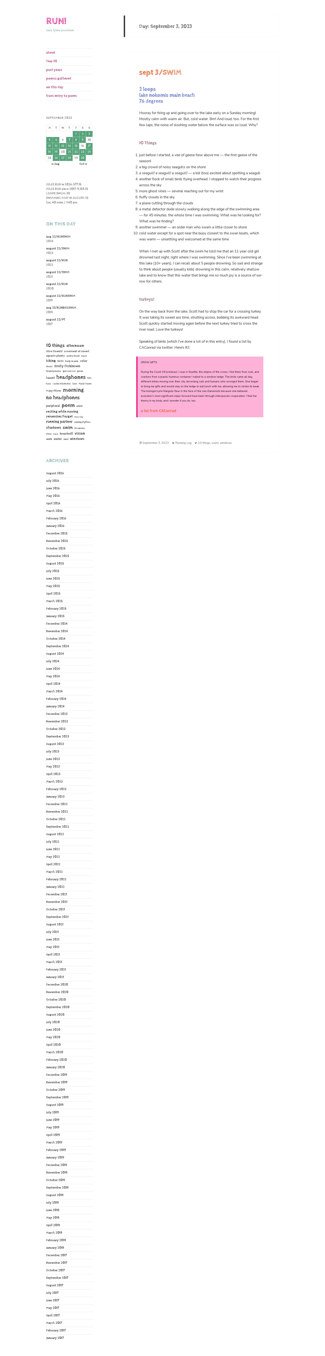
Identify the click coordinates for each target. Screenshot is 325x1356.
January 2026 (55, 526)
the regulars (79, 428)
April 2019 (53, 1135)
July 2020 (53, 1022)
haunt (50, 378)
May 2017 (52, 1308)
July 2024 (52, 661)
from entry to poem (61, 96)
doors (49, 366)
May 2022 (53, 857)
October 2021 (55, 909)
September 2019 (57, 1097)
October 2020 (56, 999)
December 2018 (56, 1165)
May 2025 (53, 586)
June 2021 (52, 939)
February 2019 (56, 1150)
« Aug (55, 164)
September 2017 (57, 1278)
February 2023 (56, 789)
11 (49, 146)
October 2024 (55, 639)
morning (73, 390)
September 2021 (57, 917)
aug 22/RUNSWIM (58, 237)
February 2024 (56, 699)
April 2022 (53, 864)
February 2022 (56, 879)
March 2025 (54, 601)
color (83, 361)
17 (89, 146)
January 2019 (55, 1157)
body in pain (71, 361)
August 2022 (55, 834)
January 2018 (55, 1248)
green (80, 371)
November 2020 (57, 992)
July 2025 (52, 571)
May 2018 (52, 1218)
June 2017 (52, 1300)
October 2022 (55, 819)
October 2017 (55, 1270)
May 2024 (53, 676)
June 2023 (53, 759)
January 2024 (55, 706)
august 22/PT (55, 319)
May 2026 (53, 496)
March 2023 (54, 781)
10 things (55, 345)
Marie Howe (85, 383)
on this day (54, 87)
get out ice (69, 371)
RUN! (56, 21)
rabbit (79, 406)
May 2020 (53, 1037)
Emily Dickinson (67, 366)
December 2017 (56, 1255)
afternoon (75, 345)
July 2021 (52, 932)
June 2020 (53, 1030)
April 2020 (53, 1045)
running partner (59, 422)
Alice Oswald (54, 351)
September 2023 (57, 736)
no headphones (63, 398)
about (50, 53)
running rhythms (82, 422)
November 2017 (56, 1263)
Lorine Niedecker (62, 384)
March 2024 (54, 691)
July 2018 (52, 1202)
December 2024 (57, 624)
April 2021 (53, 954)
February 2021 (56, 969)
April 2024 (53, 684)
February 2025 (56, 609)
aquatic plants (55, 355)
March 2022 (54, 872)
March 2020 (54, 1052)
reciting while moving (62, 412)
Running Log (183, 443)
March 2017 (54, 1323)
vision (80, 433)
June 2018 (52, 1210)
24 (89, 152)
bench (84, 356)
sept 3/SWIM (160, 72)
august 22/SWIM (57, 248)
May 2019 (52, 1127)
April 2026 (53, 503)
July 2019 (52, 1112)
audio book (73, 356)
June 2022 (53, 849)
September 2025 (57, 556)
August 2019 (55, 1105)
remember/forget (59, 416)
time (49, 433)
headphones (71, 377)
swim (68, 427)
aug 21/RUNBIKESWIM (61, 308)
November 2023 (57, 721)
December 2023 (57, 714)
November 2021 (56, 902)
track (55, 434)
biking (51, 361)
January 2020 (55, 1067)
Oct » (83, 164)
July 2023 (52, 751)
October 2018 (55, 1180)
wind (65, 439)
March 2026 (54, 511)
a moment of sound (76, 351)
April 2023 (53, 774)
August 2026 (55, 473)
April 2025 (53, 593)
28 (69, 158)
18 (49, 152)
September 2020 (57, 1007)
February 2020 (56, 1060)
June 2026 (53, 488)
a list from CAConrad (158, 410)
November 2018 (57, 1172)
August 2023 (55, 744)
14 (69, 146)
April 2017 (53, 1315)
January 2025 (55, 616)
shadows (53, 427)
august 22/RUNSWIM (60, 296)
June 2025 (53, 578)
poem (68, 405)
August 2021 (54, 924)
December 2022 (57, 804)
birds (61, 361)
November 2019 (57, 1082)
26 (56, 158)
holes (48, 384)
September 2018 (57, 1187)
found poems (53, 371)
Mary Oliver (53, 390)
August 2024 (55, 654)
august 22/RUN (57, 260)
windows (77, 439)
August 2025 (55, 563)
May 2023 (53, 766)
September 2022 (57, 827)
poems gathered (58, 78)
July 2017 (52, 1293)
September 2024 (57, 646)
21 (69, 152)
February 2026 (56, 518)
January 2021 (55, 977)
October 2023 (55, 729)
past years (54, 70)
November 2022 (57, 812)
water (58, 439)
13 (62, 146)
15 (76, 146)
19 (56, 152)
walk (49, 439)
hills (89, 378)
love (74, 384)
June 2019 (52, 1120)
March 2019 (54, 1142)
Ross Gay (78, 417)
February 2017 (56, 1330)
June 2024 (53, 669)
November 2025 (57, 541)
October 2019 (55, 1090)
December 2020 (57, 984)
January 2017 (55, 1338)
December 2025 (57, 533)
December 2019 (56, 1075)
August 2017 (54, 1285)
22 (76, 152)
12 (56, 146)
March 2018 (54, 1233)
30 (82, 158)
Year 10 (51, 61)
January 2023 (55, 796)
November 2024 (57, 631)
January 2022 (55, 887)
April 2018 (53, 1225)
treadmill (66, 434)
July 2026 (52, 481)
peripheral (53, 406)
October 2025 (55, 548)
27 (62, 158)
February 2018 (56, 1240)
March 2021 (54, 962)
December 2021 (56, 894)
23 (82, 152)
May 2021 (52, 947)
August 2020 (55, 1015)
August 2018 (55, 1195)
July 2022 (52, 842)
